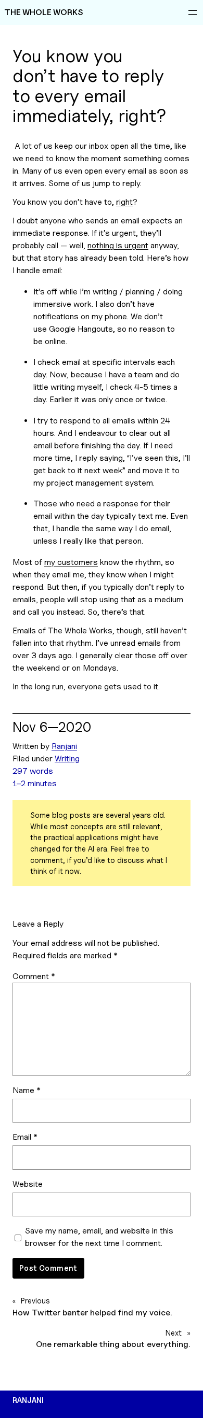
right (124, 202)
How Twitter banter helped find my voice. (92, 1312)
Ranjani (64, 746)
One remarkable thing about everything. (113, 1344)
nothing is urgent (117, 245)
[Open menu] (192, 12)
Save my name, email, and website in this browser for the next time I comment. (99, 1237)
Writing (67, 758)
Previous (35, 1300)
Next (174, 1332)
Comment (33, 976)
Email (24, 1137)
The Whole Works (43, 12)
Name (26, 1090)
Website (27, 1184)
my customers (71, 562)
